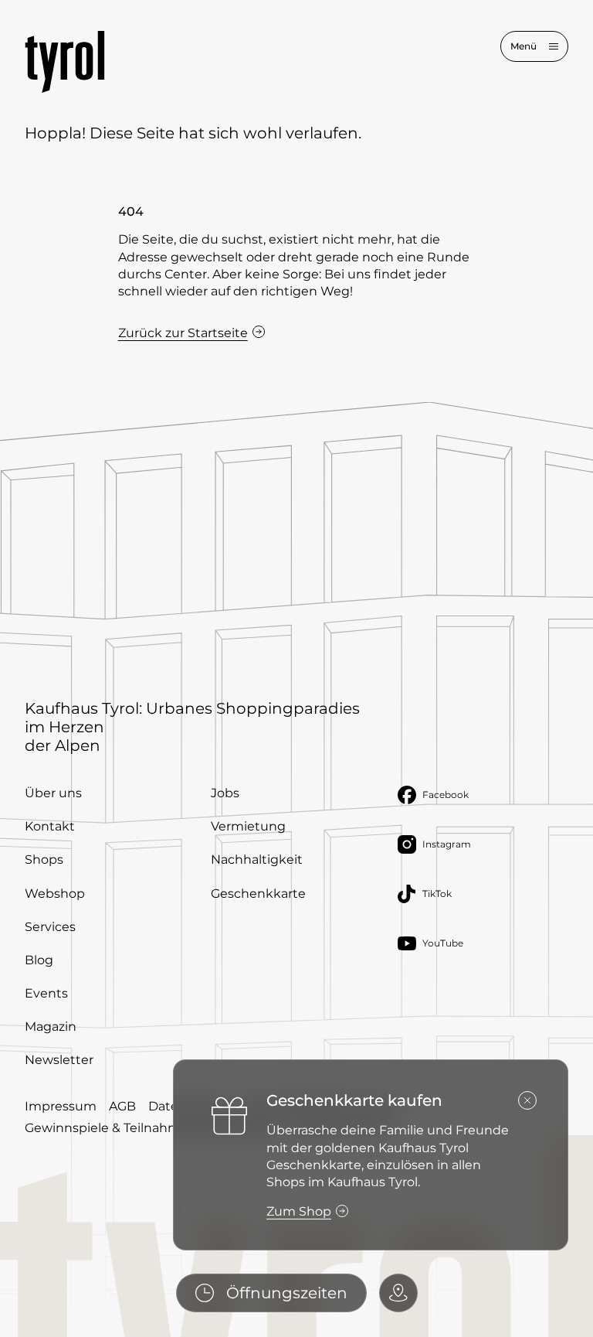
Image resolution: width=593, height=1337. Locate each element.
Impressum (61, 1106)
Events (46, 993)
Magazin (50, 1026)
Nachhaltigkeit (257, 859)
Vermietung (248, 826)
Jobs (225, 793)
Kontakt (50, 826)
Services (50, 926)
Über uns (53, 793)
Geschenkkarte (258, 893)
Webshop (55, 893)
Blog (39, 960)
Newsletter (59, 1059)
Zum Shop (298, 1211)
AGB (122, 1106)
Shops (44, 859)
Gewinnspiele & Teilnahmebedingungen (150, 1127)
